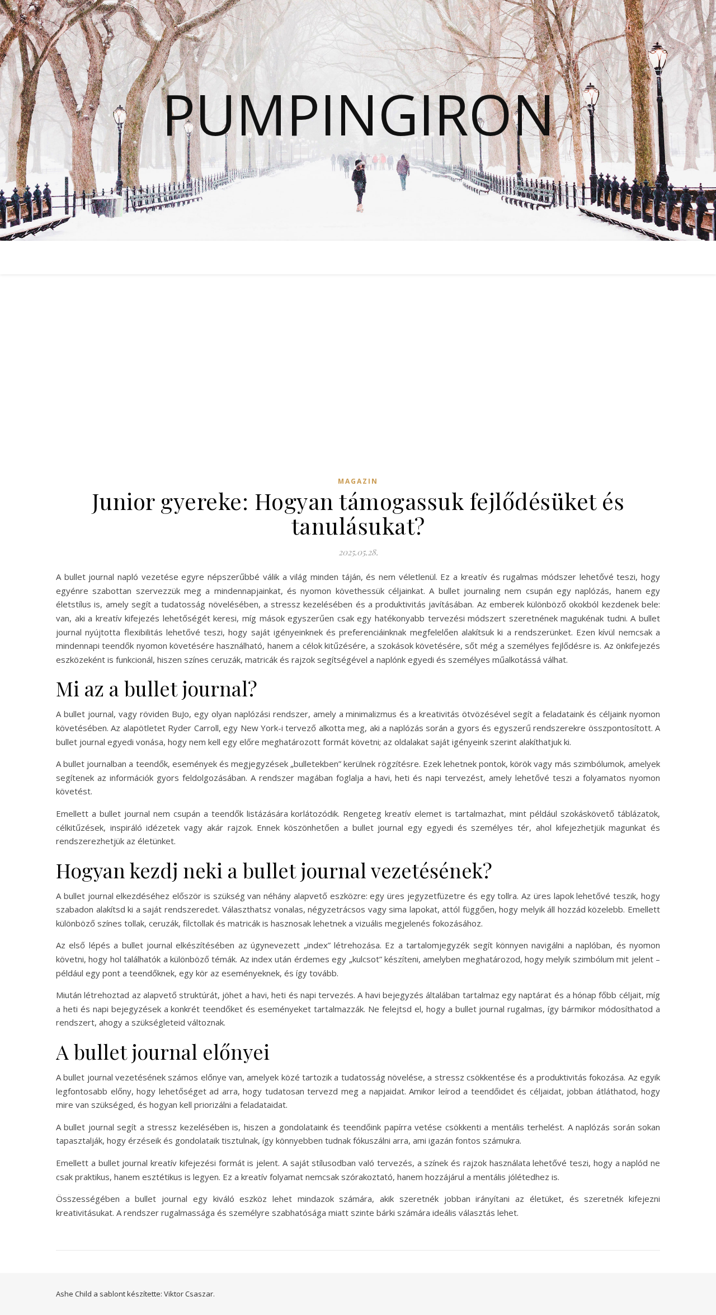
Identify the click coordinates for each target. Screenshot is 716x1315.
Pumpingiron (358, 114)
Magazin (358, 481)
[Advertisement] (358, 385)
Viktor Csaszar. (189, 1294)
